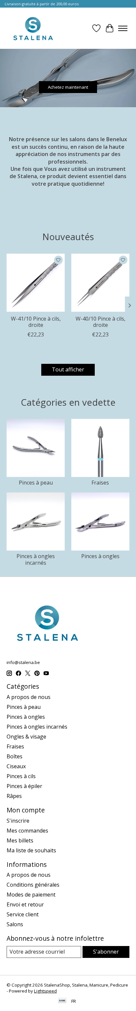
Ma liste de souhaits (31, 850)
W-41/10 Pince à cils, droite (36, 322)
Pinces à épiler (24, 786)
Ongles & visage (26, 736)
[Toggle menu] (122, 28)
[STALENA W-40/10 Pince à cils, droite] (100, 283)
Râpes (14, 796)
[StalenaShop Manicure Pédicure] (33, 28)
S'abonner (106, 951)
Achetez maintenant (68, 87)
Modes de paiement (31, 894)
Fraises (100, 482)
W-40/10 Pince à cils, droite (100, 322)
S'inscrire (18, 820)
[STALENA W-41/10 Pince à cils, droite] (36, 283)
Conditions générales (33, 884)
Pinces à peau (36, 482)
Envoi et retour (25, 904)
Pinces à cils (21, 776)
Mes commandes (27, 830)
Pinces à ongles (100, 556)
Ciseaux (16, 766)
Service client (23, 914)
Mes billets (20, 840)
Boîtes (14, 756)
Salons (15, 924)
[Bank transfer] (62, 1001)
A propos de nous (29, 697)
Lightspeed (45, 991)
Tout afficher (68, 369)
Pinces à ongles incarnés (36, 559)
